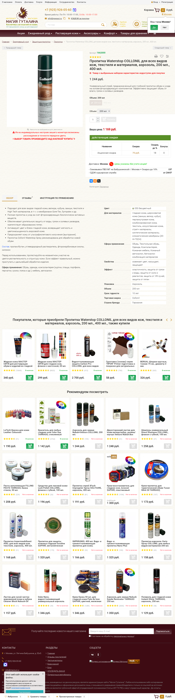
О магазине (7, 2)
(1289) (87, 606)
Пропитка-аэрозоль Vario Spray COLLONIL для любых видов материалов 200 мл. (155, 543)
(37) (155, 439)
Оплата (18, 2)
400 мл (107, 102)
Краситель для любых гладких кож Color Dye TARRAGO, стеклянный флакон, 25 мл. (50, 433)
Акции (21, 33)
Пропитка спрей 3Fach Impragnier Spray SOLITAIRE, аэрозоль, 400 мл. (87, 487)
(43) (155, 550)
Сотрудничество (66, 2)
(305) (154, 371)
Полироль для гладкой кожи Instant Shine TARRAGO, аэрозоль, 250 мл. (156, 599)
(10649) (18, 371)
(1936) (121, 495)
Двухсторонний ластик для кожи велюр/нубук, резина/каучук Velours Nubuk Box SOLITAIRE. (121, 433)
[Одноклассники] (95, 181)
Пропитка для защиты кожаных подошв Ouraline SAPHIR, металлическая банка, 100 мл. (51, 544)
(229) (17, 495)
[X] (98, 181)
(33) (86, 550)
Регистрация (167, 2)
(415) (86, 371)
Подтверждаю (25, 692)
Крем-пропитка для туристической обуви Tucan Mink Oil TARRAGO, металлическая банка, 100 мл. (155, 490)
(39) (51, 606)
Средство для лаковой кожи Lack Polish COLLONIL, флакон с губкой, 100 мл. (52, 487)
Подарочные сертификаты (59, 674)
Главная (51, 653)
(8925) (52, 371)
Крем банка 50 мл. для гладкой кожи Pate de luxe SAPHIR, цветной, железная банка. (86, 600)
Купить (111, 119)
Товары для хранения (133, 33)
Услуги (39, 2)
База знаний (53, 664)
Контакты (81, 2)
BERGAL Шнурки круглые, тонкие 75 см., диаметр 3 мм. (153, 363)
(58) (155, 606)
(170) (52, 550)
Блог (49, 667)
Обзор (9, 198)
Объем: (93, 111)
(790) (120, 371)
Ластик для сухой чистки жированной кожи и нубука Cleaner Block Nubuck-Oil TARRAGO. (18, 600)
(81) (86, 495)
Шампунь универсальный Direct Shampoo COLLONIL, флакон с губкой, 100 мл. (154, 432)
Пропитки (104, 187)
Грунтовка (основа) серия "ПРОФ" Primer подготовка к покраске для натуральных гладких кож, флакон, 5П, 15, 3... (120, 366)
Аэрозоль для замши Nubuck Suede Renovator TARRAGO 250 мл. (122, 599)
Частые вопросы (54, 660)
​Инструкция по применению (57, 198)
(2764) (52, 439)
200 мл (97, 102)
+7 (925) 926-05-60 (58, 9)
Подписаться (162, 631)
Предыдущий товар (13, 48)
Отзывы (27, 197)
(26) (51, 495)
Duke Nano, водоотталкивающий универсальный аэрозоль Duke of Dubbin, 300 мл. (51, 600)
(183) (121, 550)
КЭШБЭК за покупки (80, 18)
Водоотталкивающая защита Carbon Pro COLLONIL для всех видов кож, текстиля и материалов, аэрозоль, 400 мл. (86, 367)
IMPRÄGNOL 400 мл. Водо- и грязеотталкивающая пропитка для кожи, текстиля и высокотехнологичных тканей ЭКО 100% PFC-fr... (86, 547)
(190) (86, 439)
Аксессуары (91, 33)
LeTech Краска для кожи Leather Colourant (16, 431)
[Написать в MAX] (4, 664)
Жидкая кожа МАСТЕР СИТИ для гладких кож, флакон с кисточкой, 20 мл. (52, 363)
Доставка (28, 2)
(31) (17, 439)
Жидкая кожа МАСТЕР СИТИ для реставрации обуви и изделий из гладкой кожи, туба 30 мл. (18, 364)
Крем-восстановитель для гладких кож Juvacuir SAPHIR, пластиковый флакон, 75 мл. (120, 489)
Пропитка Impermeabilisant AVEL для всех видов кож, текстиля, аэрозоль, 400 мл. (18, 543)
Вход (155, 2)
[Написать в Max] (74, 9)
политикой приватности (20, 688)
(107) (155, 495)
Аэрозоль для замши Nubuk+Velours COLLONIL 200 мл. (87, 432)
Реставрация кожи (67, 33)
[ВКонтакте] (91, 181)
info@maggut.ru (55, 18)
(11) (17, 606)
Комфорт (109, 33)
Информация (51, 2)
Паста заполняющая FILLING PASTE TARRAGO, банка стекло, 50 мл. (18, 487)
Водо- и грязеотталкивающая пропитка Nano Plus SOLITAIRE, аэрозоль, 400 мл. (120, 545)
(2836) (121, 606)
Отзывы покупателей (56, 657)
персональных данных (124, 636)
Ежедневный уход (39, 33)
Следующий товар (162, 48)
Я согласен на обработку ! (112, 636)
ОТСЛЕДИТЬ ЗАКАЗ (56, 671)
